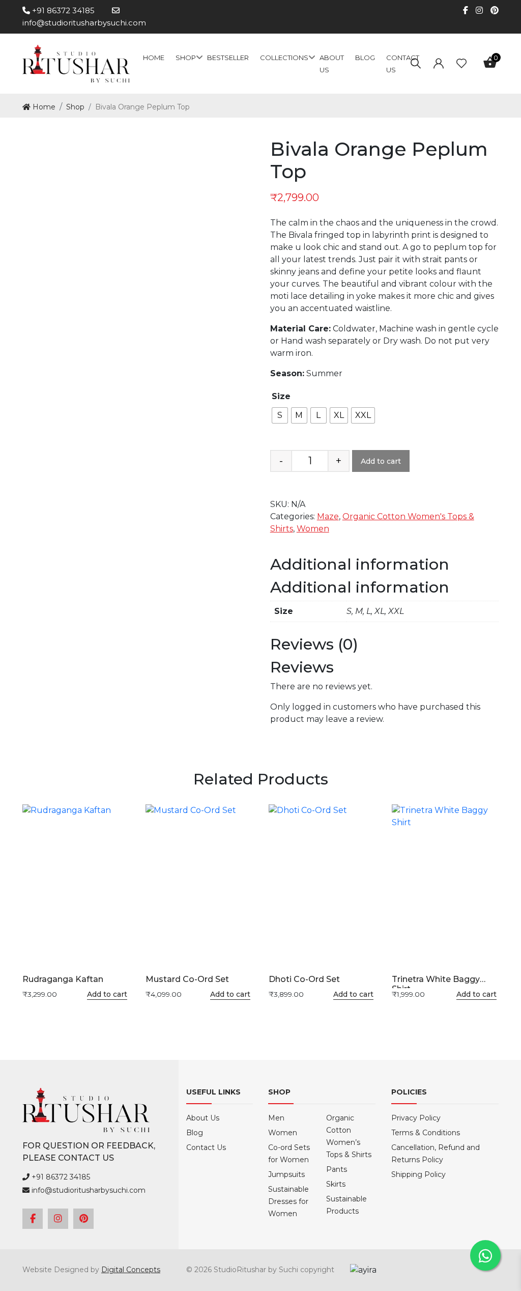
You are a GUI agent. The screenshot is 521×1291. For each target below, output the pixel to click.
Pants (336, 1169)
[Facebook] (461, 10)
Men (276, 1117)
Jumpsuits (286, 1174)
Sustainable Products (346, 1205)
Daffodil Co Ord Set (492, 106)
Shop (186, 57)
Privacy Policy (416, 1117)
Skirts (335, 1184)
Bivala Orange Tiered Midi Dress (468, 106)
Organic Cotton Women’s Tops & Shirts (348, 1136)
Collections (284, 57)
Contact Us (206, 1147)
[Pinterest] (491, 10)
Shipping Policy (418, 1174)
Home (153, 57)
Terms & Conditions (425, 1132)
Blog (365, 57)
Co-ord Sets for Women (289, 1153)
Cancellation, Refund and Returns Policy (435, 1153)
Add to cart (381, 461)
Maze (328, 516)
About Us (202, 1117)
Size (281, 396)
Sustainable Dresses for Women (288, 1201)
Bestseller (228, 57)
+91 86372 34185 (62, 10)
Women (313, 529)
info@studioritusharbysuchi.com (88, 1190)
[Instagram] (475, 10)
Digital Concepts (130, 1269)
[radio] (279, 415)
